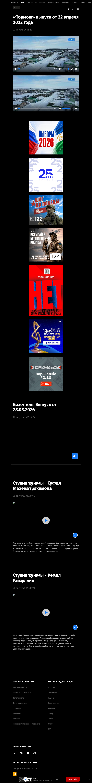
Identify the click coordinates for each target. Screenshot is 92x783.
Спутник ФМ (32, 3)
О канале (17, 708)
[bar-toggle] (77, 8)
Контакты (17, 719)
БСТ (22, 3)
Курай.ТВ (52, 724)
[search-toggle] (72, 8)
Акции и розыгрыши (22, 693)
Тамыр (74, 3)
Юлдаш (42, 3)
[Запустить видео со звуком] (46, 520)
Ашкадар (65, 3)
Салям (82, 3)
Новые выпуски (20, 687)
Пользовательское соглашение (26, 724)
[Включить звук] (75, 456)
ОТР (49, 729)
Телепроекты (18, 698)
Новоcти (14, 3)
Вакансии (17, 713)
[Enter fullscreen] (90, 779)
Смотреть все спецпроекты (25, 768)
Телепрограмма (20, 703)
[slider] (35, 69)
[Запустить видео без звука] (75, 535)
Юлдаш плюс (53, 3)
